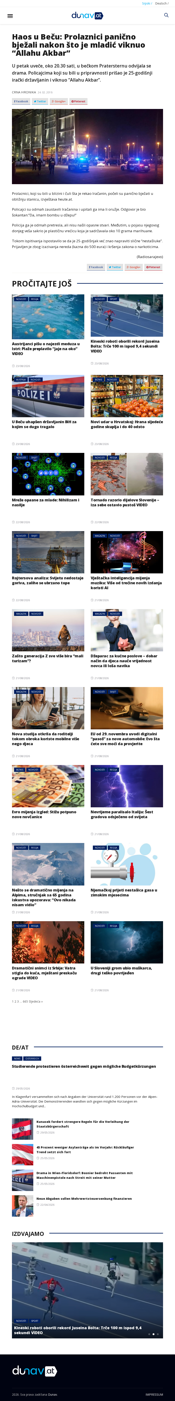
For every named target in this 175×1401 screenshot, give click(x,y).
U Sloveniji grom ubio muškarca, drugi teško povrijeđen (121, 970)
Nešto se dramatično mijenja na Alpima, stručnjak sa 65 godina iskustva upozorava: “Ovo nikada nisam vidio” (44, 897)
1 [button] (149, 1334)
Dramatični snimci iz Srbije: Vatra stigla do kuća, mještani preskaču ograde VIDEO (44, 972)
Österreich (32, 1058)
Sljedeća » (36, 1001)
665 (25, 1001)
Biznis (98, 379)
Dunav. (53, 1394)
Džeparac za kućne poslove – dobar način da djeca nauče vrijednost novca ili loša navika (124, 660)
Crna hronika (24, 92)
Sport (113, 299)
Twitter (41, 101)
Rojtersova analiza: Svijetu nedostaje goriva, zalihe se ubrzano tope (47, 580)
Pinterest (79, 101)
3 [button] (158, 1334)
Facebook (22, 101)
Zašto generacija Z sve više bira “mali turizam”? (47, 658)
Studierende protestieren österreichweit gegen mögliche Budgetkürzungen (84, 1066)
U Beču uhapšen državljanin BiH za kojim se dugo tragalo (44, 424)
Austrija (21, 379)
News (17, 1058)
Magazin (100, 535)
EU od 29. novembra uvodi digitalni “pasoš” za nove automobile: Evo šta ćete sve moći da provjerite (125, 738)
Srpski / (147, 3)
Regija (34, 299)
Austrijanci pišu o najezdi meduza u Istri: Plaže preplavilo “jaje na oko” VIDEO (46, 348)
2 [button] (153, 1334)
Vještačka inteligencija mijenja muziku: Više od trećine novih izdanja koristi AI (126, 582)
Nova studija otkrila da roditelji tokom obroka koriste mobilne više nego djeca (45, 738)
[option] (87, 1290)
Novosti (21, 299)
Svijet (34, 457)
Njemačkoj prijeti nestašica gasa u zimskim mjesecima (124, 892)
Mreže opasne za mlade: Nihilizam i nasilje (45, 502)
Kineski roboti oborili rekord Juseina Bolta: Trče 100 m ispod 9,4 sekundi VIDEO (125, 346)
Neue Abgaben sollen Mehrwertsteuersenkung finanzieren (84, 1199)
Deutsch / (162, 3)
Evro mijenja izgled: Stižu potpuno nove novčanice (44, 814)
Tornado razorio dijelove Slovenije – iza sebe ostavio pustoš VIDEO (125, 502)
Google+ (60, 101)
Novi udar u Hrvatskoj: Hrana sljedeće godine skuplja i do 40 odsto (127, 424)
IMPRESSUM (154, 1394)
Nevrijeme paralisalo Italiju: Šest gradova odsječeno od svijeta (122, 814)
